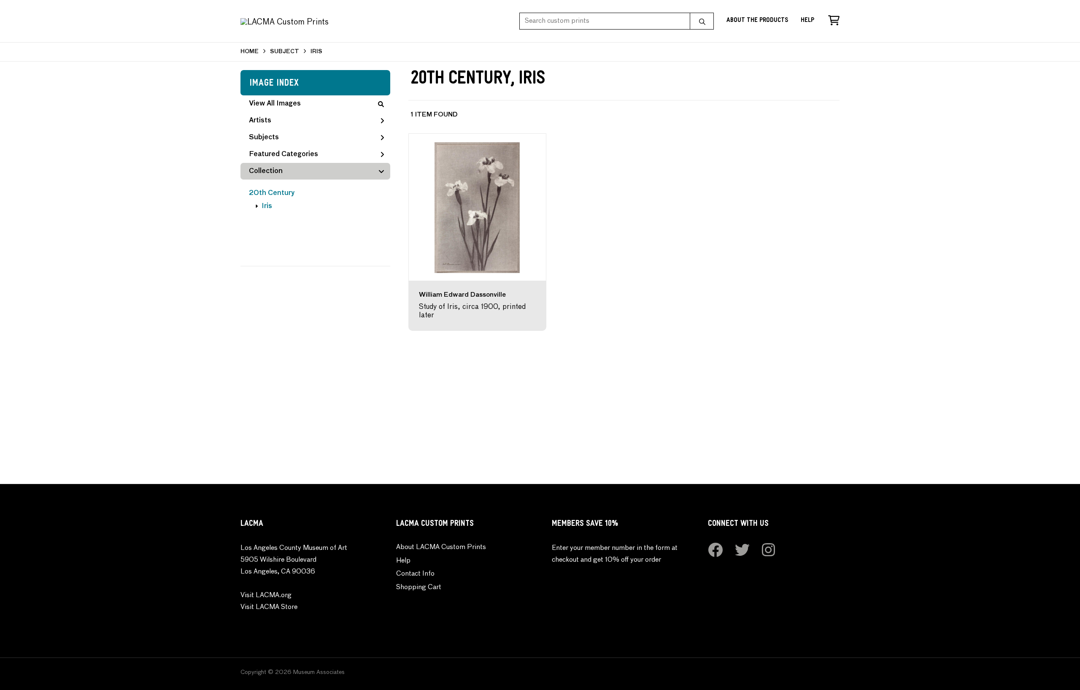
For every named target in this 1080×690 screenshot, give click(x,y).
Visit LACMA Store (268, 607)
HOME (249, 51)
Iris (267, 206)
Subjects (264, 137)
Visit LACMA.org (266, 595)
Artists (260, 120)
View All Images (275, 103)
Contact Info (415, 574)
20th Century (272, 193)
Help (807, 20)
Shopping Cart (418, 587)
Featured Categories (283, 154)
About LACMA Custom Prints (441, 547)
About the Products (757, 20)
